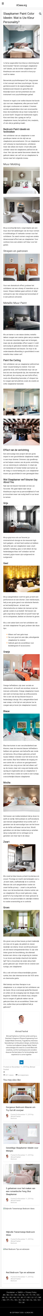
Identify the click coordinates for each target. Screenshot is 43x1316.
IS (18, 1297)
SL (31, 1300)
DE (38, 1295)
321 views (9, 1075)
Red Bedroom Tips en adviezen (20, 1272)
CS (12, 1295)
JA (22, 1297)
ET (27, 1295)
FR (34, 1295)
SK (27, 1300)
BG (8, 1295)
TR (20, 1302)
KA (3, 1297)
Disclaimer (11, 1292)
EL (7, 1297)
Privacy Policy (30, 1292)
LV (32, 1297)
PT (8, 1300)
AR (4, 1295)
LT (36, 1297)
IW (10, 1297)
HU (14, 1297)
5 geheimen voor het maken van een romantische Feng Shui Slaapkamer (20, 1191)
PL (12, 1300)
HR (15, 1295)
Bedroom (14, 1118)
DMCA (20, 1292)
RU (20, 1300)
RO (16, 1300)
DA (19, 1295)
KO (28, 1297)
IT (25, 1297)
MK (39, 1297)
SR (24, 1300)
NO (4, 1300)
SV (39, 1300)
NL (23, 1295)
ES (35, 1300)
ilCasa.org (21, 5)
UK (23, 1302)
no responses (23, 1075)
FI (30, 1295)
